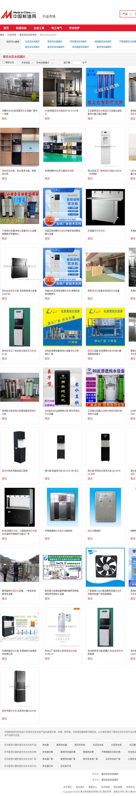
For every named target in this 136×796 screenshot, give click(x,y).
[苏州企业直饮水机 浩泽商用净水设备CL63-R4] (19, 266)
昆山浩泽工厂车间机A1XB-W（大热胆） (104, 172)
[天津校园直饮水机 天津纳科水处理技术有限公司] (19, 627)
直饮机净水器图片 (55, 47)
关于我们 (67, 787)
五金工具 (39, 28)
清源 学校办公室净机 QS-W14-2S (104, 472)
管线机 (94, 530)
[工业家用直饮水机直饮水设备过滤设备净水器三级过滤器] (105, 86)
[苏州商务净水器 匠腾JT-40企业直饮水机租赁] (105, 627)
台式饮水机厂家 (113, 759)
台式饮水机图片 (32, 41)
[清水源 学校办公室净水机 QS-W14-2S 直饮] (105, 446)
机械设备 (21, 28)
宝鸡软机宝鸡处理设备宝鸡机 (19, 412)
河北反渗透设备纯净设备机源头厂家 (62, 352)
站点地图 (105, 787)
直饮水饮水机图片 (109, 774)
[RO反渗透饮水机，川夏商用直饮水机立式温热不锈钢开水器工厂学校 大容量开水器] (20, 506)
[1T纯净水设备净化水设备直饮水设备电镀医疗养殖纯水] (19, 206)
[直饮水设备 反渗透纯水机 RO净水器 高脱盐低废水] (105, 326)
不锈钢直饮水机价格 (110, 751)
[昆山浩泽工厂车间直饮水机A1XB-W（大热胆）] (105, 146)
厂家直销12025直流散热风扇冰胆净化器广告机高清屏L (104, 592)
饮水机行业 (66, 766)
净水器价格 (47, 751)
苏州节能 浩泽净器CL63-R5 (19, 710)
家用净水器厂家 (68, 759)
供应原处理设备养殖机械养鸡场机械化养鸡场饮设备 (62, 592)
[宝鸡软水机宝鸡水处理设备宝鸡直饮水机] (19, 386)
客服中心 (93, 787)
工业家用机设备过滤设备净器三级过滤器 (105, 112)
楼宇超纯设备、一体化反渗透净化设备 (19, 592)
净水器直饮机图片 (80, 47)
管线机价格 (88, 751)
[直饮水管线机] (105, 506)
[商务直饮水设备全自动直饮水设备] (105, 266)
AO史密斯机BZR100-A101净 (61, 112)
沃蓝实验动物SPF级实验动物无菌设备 (62, 232)
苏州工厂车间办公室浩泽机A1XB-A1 (61, 652)
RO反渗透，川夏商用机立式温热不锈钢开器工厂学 (19, 532)
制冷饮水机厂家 (90, 759)
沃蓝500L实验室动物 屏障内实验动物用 (62, 292)
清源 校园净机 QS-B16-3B (61, 470)
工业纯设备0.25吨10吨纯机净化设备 (105, 412)
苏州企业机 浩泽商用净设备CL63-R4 (19, 292)
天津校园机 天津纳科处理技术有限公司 (19, 652)
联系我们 (80, 787)
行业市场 (49, 16)
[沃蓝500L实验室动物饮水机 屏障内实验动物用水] (62, 266)
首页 (6, 28)
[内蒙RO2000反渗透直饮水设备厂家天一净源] (19, 86)
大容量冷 (96, 230)
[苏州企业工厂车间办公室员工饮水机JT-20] (19, 326)
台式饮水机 (98, 744)
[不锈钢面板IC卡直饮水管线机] (62, 506)
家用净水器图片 (54, 41)
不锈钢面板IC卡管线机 (58, 530)
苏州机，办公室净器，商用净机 (19, 172)
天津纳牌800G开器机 (59, 170)
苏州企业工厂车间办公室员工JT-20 (19, 352)
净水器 (45, 744)
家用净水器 (61, 744)
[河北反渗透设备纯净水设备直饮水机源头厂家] (62, 326)
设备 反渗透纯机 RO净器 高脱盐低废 (104, 352)
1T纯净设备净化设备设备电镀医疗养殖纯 (19, 232)
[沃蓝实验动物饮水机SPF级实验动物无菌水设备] (62, 206)
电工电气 (56, 28)
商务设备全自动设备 (104, 290)
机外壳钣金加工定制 (14, 470)
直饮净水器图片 (104, 47)
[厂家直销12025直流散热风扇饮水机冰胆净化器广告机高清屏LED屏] (105, 566)
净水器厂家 (47, 759)
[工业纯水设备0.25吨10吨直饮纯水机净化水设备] (105, 386)
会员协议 (130, 787)
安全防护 (74, 28)
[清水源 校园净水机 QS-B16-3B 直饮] (62, 446)
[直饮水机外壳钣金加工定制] (19, 446)
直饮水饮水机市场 (27, 34)
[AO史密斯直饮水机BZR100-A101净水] (62, 86)
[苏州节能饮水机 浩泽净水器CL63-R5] (20, 687)
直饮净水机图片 (32, 47)
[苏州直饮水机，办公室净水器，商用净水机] (19, 146)
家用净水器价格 (68, 751)
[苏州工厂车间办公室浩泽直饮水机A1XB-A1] (62, 627)
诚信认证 (9, 62)
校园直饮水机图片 (103, 41)
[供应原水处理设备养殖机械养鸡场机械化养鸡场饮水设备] (62, 566)
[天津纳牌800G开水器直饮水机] (62, 146)
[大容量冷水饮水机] (105, 206)
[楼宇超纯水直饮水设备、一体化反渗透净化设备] (19, 566)
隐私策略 (118, 787)
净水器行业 (47, 766)
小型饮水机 (116, 744)
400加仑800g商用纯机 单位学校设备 (62, 412)
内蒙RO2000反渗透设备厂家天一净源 (19, 112)
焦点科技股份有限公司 (91, 791)
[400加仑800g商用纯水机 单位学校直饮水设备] (62, 386)
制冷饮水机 (80, 744)
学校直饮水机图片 (78, 41)
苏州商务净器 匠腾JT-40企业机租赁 (105, 652)
